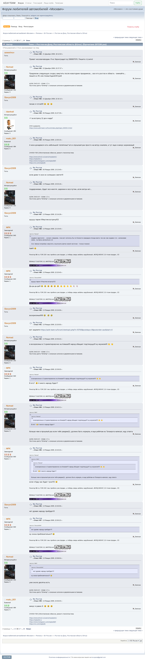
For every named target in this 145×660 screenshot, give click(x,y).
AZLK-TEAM (9, 3)
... (13, 40)
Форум (21, 3)
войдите (33, 15)
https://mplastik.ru (35, 159)
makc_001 (11, 138)
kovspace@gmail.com (99, 657)
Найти (137, 3)
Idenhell (10, 111)
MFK (8, 227)
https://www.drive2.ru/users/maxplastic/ (43, 157)
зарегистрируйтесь (46, 15)
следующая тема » (136, 37)
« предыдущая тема (120, 37)
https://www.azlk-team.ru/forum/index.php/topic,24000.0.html (50, 128)
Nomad (9, 67)
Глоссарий (37, 3)
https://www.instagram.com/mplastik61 (42, 161)
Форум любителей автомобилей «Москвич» (33, 9)
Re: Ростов (37, 52)
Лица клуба (48, 3)
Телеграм (59, 3)
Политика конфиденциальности (59, 657)
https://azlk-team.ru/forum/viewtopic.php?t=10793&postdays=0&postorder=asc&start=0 (77, 330)
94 (24, 40)
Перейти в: (124, 640)
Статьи (28, 3)
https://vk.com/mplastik (37, 163)
